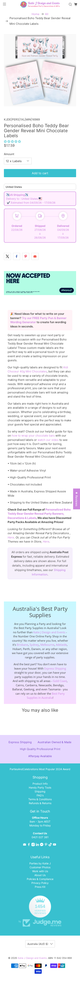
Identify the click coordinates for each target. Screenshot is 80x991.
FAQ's (40, 795)
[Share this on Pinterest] (25, 256)
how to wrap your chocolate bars (33, 435)
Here (11, 537)
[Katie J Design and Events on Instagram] (33, 845)
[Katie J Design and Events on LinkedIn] (37, 845)
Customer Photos (40, 867)
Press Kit (40, 886)
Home (35, 14)
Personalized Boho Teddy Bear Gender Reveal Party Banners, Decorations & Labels (39, 514)
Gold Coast (60, 681)
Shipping (40, 791)
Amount (9, 154)
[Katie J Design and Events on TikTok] (50, 845)
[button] (12, 141)
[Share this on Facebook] (16, 256)
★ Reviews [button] (76, 499)
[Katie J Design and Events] (40, 4)
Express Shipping (55, 668)
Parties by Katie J (40, 863)
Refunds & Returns (40, 803)
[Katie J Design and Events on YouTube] (54, 845)
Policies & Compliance (40, 879)
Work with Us (40, 871)
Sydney (34, 644)
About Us (40, 875)
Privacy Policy (40, 882)
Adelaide (61, 644)
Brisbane (22, 644)
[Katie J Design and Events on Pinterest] (46, 845)
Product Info (40, 783)
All (46, 14)
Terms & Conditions (40, 799)
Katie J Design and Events (49, 632)
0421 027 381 (40, 837)
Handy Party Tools (40, 787)
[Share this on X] (7, 256)
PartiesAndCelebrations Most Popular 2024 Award (40, 769)
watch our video (48, 440)
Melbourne (47, 644)
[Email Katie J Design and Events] (24, 845)
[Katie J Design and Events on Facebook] (29, 845)
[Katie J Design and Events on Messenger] (41, 845)
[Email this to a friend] (35, 256)
